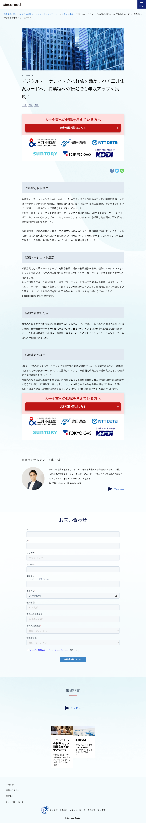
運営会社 (10, 795)
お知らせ (10, 784)
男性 (30, 105)
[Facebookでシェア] (112, 172)
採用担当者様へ (13, 790)
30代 (24, 105)
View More (119, 488)
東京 (36, 105)
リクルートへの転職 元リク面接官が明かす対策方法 (61, 745)
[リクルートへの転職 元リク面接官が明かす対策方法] (62, 733)
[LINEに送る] (122, 172)
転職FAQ (81, 740)
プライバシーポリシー (16, 801)
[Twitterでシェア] (117, 172)
